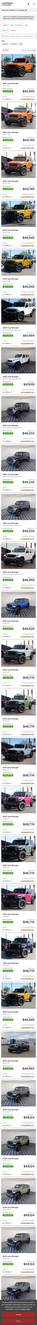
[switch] (34, 4)
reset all (13, 30)
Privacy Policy (26, 1309)
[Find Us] (28, 4)
